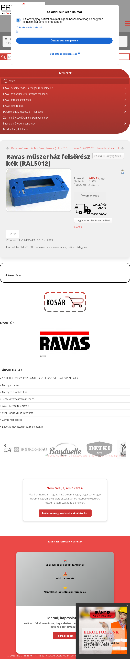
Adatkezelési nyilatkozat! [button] (30, 27)
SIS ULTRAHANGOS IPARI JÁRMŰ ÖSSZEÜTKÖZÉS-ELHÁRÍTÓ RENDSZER (40, 378)
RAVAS (78, 227)
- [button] (19, 32)
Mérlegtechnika (10, 385)
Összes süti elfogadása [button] (64, 40)
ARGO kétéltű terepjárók (15, 405)
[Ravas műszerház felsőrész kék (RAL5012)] (38, 190)
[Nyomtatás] (122, 170)
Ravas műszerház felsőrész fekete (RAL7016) (39, 148)
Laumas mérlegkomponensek (19, 123)
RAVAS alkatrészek (13, 105)
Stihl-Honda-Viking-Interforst (17, 412)
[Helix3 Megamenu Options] (126, 24)
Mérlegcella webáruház (14, 392)
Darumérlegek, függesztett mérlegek (23, 111)
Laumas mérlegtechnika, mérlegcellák (22, 426)
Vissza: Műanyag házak (108, 156)
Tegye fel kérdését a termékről (93, 220)
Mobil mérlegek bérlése (15, 129)
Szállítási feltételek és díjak (65, 541)
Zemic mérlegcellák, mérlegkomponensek (25, 117)
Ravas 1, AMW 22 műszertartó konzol (95, 148)
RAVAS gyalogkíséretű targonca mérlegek (25, 94)
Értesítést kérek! (89, 196)
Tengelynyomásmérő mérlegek (18, 399)
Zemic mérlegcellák (12, 419)
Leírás (12, 234)
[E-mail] (122, 173)
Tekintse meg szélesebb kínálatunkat (65, 513)
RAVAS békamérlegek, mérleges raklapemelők (28, 88)
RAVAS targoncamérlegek (17, 99)
